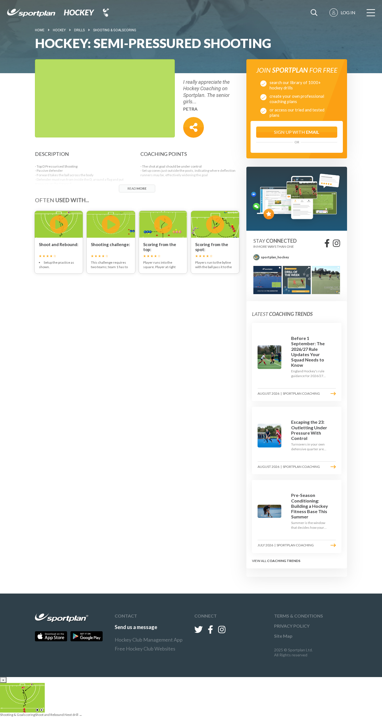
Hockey (59, 30)
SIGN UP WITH (296, 132)
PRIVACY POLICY (292, 625)
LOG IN (348, 12)
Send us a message (136, 627)
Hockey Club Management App (149, 640)
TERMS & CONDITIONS (298, 615)
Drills (79, 30)
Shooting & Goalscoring (114, 30)
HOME (39, 30)
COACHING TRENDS (283, 561)
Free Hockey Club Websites (145, 648)
